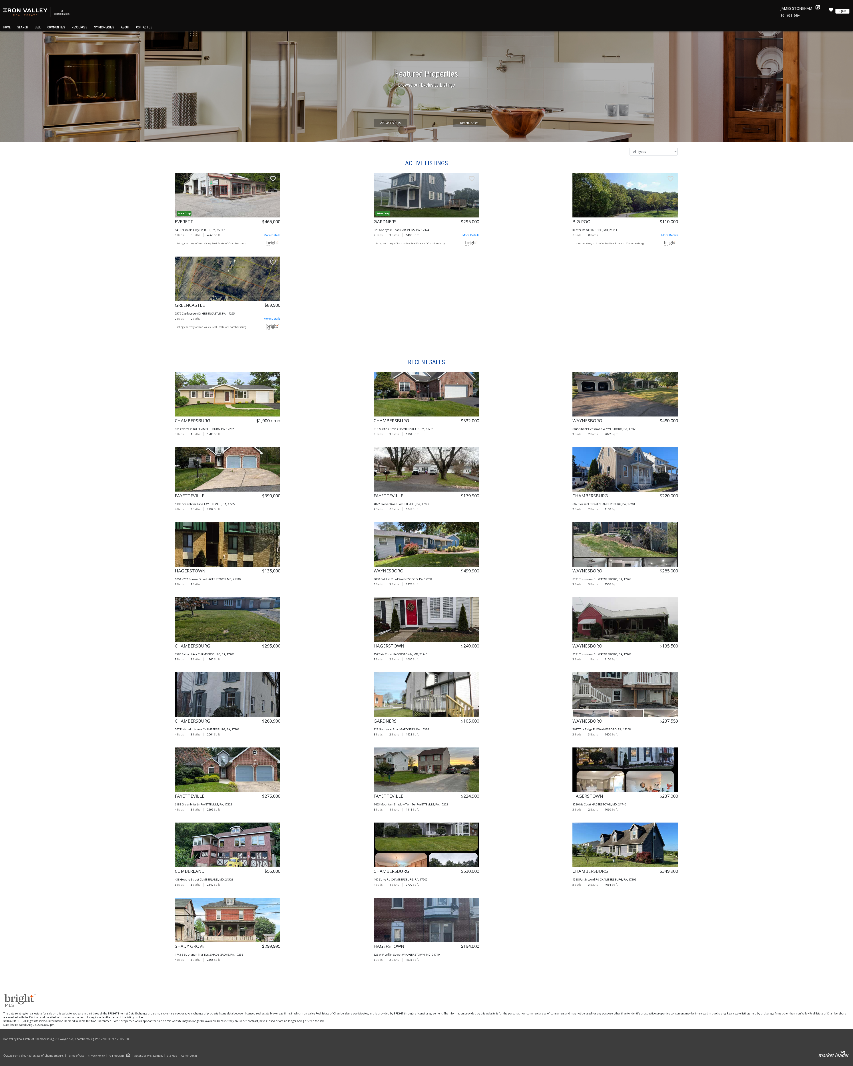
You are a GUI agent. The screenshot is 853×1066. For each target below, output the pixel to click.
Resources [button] (79, 27)
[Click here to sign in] (831, 11)
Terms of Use (75, 1056)
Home (7, 27)
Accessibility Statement (148, 1056)
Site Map (172, 1056)
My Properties (104, 27)
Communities (56, 27)
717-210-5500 (120, 1039)
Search (22, 27)
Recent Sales (469, 123)
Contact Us (144, 27)
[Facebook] (817, 8)
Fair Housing (116, 1056)
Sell (38, 27)
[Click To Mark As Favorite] (272, 179)
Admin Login (189, 1056)
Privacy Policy (96, 1056)
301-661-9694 (791, 15)
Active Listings (390, 123)
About (125, 27)
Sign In (843, 11)
